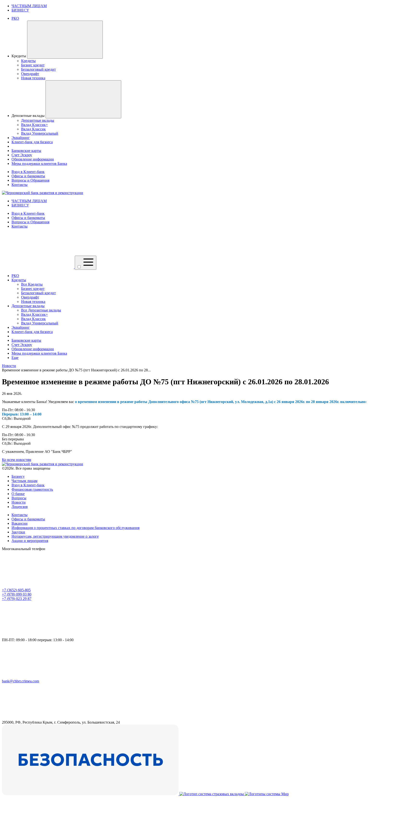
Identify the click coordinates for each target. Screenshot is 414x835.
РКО (15, 276)
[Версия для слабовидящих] (38, 267)
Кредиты (19, 280)
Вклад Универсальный (39, 323)
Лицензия (20, 507)
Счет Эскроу (22, 345)
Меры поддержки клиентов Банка (39, 353)
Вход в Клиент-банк (28, 172)
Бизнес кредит (33, 289)
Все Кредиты (32, 284)
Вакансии (20, 523)
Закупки (18, 532)
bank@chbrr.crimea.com (20, 681)
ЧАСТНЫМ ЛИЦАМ (29, 6)
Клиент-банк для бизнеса (32, 332)
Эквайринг (21, 327)
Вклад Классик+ (34, 314)
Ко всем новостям (16, 460)
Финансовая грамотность (32, 489)
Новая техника (33, 301)
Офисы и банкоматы (28, 176)
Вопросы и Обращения (30, 180)
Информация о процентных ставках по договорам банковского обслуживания (75, 528)
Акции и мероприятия (30, 541)
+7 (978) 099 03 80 (16, 594)
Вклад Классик (33, 319)
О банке (18, 494)
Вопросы (19, 498)
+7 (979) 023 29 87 (16, 599)
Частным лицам (24, 481)
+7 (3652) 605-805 (16, 590)
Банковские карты (26, 340)
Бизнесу (18, 476)
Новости (19, 502)
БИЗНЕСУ (20, 10)
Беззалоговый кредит (38, 293)
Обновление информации (33, 349)
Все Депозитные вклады (41, 310)
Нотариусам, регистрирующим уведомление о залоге (55, 536)
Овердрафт (30, 297)
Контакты (20, 185)
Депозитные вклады (28, 306)
